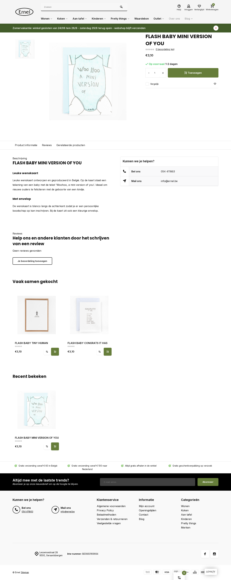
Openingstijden (147, 510)
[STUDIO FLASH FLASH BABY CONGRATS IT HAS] (89, 315)
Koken (61, 18)
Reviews (47, 145)
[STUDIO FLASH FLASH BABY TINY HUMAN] (36, 315)
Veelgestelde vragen (109, 523)
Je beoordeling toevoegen (32, 261)
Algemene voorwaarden (111, 506)
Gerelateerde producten (70, 145)
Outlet (157, 18)
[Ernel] (24, 12)
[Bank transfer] (148, 572)
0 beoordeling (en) (165, 49)
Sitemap (25, 572)
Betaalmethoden (106, 514)
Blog (187, 18)
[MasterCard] (157, 572)
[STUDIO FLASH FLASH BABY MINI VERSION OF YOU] (36, 410)
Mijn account (146, 506)
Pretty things (119, 18)
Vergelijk (154, 84)
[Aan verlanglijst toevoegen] (215, 83)
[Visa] (166, 572)
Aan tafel (78, 18)
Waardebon (141, 18)
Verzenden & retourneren (112, 519)
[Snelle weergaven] (55, 352)
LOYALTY (210, 572)
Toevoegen (195, 72)
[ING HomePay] (204, 572)
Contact (143, 514)
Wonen (45, 18)
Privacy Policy (105, 510)
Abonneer (208, 482)
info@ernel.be (169, 181)
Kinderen (97, 18)
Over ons (174, 18)
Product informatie (26, 145)
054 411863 (168, 171)
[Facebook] (205, 554)
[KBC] (195, 572)
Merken (185, 527)
